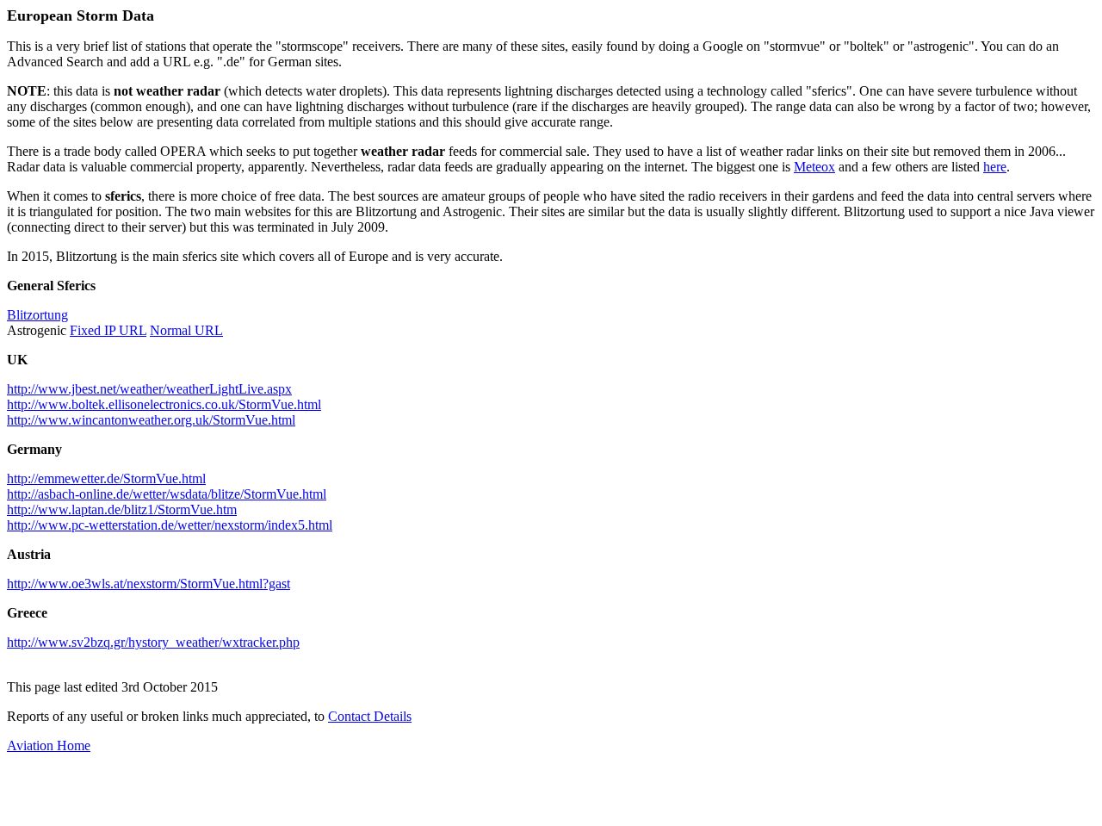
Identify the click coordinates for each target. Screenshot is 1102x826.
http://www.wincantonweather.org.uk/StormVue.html (151, 420)
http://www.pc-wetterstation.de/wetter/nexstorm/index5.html (169, 525)
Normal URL (186, 330)
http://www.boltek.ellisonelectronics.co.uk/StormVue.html (164, 404)
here (994, 166)
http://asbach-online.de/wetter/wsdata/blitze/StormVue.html (166, 494)
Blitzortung (37, 314)
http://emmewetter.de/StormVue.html (106, 478)
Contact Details (370, 716)
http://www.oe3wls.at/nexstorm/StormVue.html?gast (148, 583)
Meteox (814, 166)
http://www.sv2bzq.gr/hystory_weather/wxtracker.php (153, 642)
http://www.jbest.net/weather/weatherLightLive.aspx (149, 389)
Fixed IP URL (108, 330)
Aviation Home (48, 745)
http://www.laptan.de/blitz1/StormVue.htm (122, 509)
